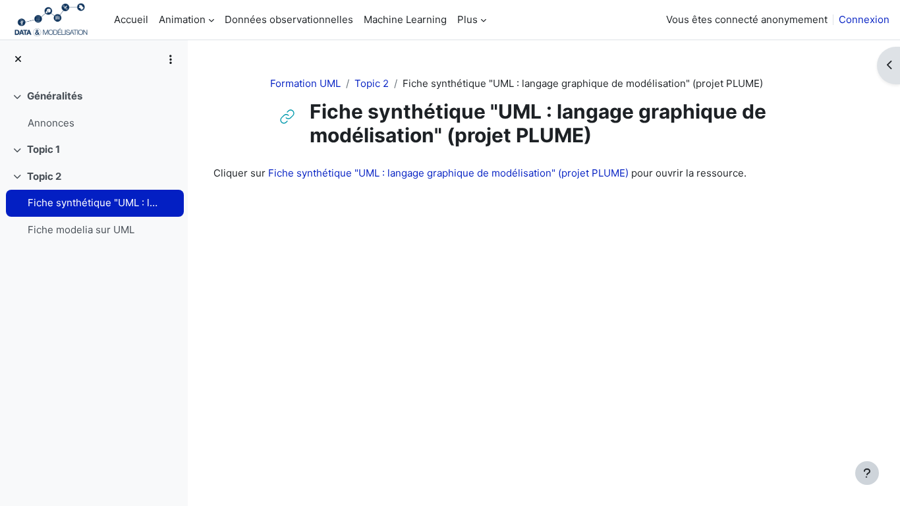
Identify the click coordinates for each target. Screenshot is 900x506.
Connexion (864, 19)
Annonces (51, 123)
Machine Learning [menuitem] (405, 19)
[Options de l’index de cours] (171, 59)
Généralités (54, 96)
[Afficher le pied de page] (867, 473)
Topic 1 (43, 149)
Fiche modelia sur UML (81, 229)
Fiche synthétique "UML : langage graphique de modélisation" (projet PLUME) (95, 202)
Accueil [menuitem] (131, 19)
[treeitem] (93, 109)
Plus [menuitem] (467, 19)
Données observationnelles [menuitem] (289, 19)
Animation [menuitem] (182, 19)
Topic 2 (44, 176)
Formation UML (305, 83)
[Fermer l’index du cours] (18, 59)
